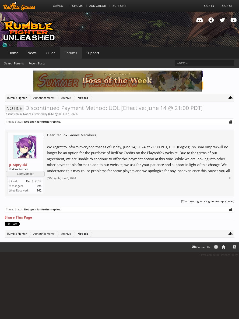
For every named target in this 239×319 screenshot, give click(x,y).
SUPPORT (119, 5)
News (32, 52)
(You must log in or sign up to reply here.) (207, 201)
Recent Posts (36, 63)
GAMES (58, 5)
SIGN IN (209, 5)
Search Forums (14, 63)
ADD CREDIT (97, 5)
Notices (28, 114)
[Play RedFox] (19, 6)
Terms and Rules (209, 254)
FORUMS (76, 5)
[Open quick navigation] (230, 97)
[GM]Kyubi (55, 114)
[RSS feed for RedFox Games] (234, 247)
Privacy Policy (229, 254)
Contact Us (203, 247)
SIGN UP (227, 5)
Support (92, 52)
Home (13, 52)
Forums (71, 52)
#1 (230, 178)
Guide (50, 52)
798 (39, 186)
